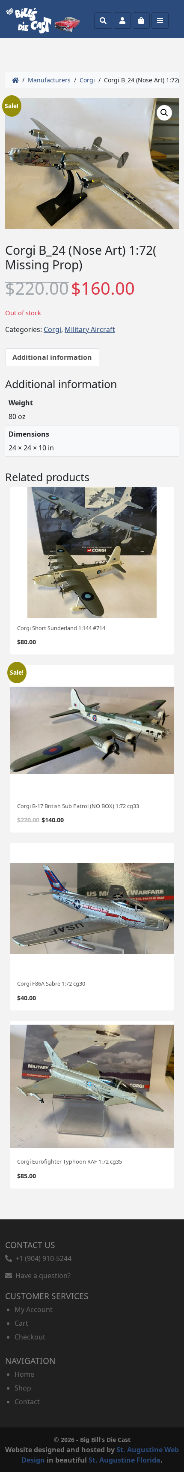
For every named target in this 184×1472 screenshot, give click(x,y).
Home (24, 1374)
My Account (34, 1309)
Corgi (87, 80)
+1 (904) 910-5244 (41, 1258)
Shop (23, 1388)
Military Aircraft (90, 329)
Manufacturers (49, 80)
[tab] (52, 357)
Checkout (30, 1337)
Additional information (52, 357)
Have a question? (41, 1275)
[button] (164, 113)
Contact (27, 1401)
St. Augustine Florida (124, 1460)
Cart (21, 1323)
